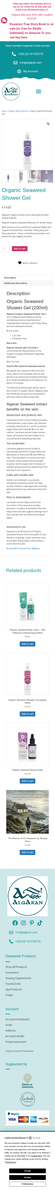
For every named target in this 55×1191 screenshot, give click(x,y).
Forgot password (16, 1041)
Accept (27, 1171)
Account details (15, 1036)
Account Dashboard (17, 1019)
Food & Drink (13, 983)
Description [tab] (10, 278)
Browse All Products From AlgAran (23, 548)
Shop (4, 111)
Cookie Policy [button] (36, 1156)
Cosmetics (12, 972)
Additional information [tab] (15, 283)
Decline (27, 1177)
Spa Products (14, 989)
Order (9, 1025)
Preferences (27, 1184)
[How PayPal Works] (28, 1117)
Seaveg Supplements (18, 978)
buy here (21, 37)
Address (11, 1030)
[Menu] (38, 91)
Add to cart (20, 248)
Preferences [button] (10, 1162)
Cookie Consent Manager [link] (15, 1138)
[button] (48, 124)
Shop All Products (16, 967)
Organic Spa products (18, 111)
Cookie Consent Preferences (19, 1051)
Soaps (9, 995)
